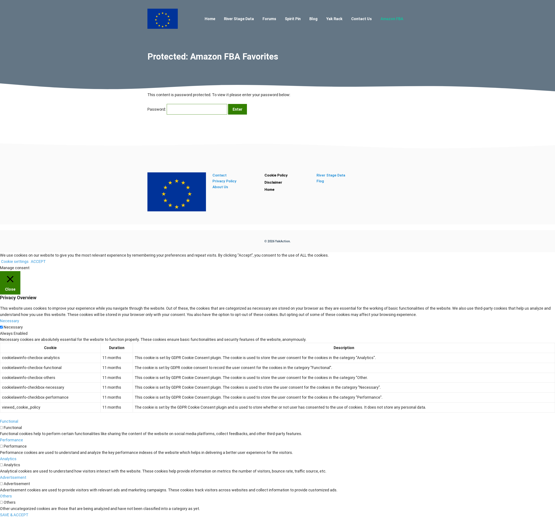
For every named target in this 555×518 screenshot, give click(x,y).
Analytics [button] (8, 458)
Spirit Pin (293, 18)
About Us (220, 187)
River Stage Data (239, 18)
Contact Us (361, 18)
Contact (219, 175)
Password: (157, 109)
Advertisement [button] (13, 477)
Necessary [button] (9, 321)
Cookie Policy (276, 175)
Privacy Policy (224, 181)
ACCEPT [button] (38, 261)
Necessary (13, 327)
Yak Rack (334, 18)
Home (210, 18)
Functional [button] (9, 421)
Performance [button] (11, 440)
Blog (313, 18)
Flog (320, 181)
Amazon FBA (391, 18)
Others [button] (6, 496)
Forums (269, 18)
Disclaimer (273, 182)
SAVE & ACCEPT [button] (14, 515)
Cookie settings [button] (15, 261)
